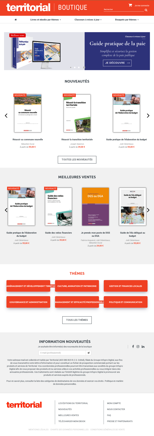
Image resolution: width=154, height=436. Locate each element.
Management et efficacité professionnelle (80, 302)
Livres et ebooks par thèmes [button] (44, 19)
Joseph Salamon (77, 144)
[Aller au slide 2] (75, 67)
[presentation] (3, 120)
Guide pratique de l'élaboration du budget (126, 139)
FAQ (109, 415)
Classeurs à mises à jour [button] (87, 19)
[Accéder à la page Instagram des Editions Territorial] (139, 347)
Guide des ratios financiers (58, 232)
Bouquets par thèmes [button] (126, 19)
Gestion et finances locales (125, 286)
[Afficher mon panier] (129, 5)
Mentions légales (38, 429)
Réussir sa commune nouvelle (28, 139)
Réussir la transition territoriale (77, 139)
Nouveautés (65, 409)
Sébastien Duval (27, 144)
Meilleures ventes (68, 415)
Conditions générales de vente (107, 429)
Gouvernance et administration (28, 302)
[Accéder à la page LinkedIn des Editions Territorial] (144, 347)
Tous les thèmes (77, 320)
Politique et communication (125, 302)
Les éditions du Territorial (73, 403)
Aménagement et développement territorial (32, 286)
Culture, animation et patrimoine (76, 286)
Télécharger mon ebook (71, 421)
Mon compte (114, 403)
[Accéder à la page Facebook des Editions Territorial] (134, 347)
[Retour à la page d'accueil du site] (46, 7)
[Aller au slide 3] (79, 67)
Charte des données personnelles (69, 429)
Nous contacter (116, 409)
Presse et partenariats (119, 421)
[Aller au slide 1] (70, 67)
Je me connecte (142, 5)
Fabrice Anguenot (88, 240)
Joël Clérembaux (126, 144)
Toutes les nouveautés (77, 159)
